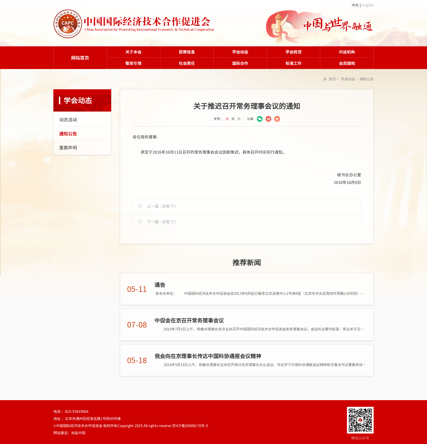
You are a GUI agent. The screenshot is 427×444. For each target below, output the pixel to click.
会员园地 (347, 63)
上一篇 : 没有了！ (162, 206)
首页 (332, 79)
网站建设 (60, 433)
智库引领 (133, 63)
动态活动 (68, 119)
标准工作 (294, 63)
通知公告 (366, 79)
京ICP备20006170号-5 (190, 426)
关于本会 (133, 52)
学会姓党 (294, 52)
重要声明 (68, 147)
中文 (355, 5)
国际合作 (240, 63)
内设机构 (347, 52)
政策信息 (187, 52)
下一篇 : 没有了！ (162, 222)
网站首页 (80, 57)
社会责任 (187, 63)
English (368, 5)
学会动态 (240, 52)
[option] (320, 27)
